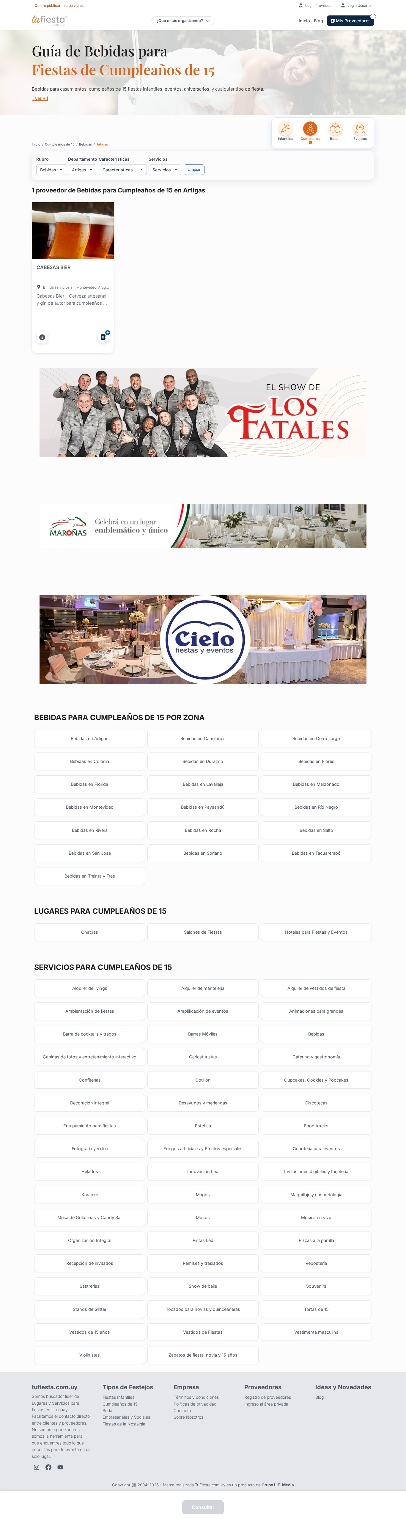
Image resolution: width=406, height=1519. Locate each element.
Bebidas (316, 1033)
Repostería (316, 1263)
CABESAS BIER (53, 267)
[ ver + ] (40, 98)
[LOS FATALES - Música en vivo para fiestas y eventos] (203, 412)
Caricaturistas (203, 1056)
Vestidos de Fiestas (203, 1332)
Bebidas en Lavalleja (203, 784)
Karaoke (89, 1194)
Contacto (182, 1410)
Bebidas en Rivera (90, 830)
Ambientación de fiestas (89, 1011)
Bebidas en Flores (316, 761)
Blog (318, 20)
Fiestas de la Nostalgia (124, 1423)
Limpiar (194, 169)
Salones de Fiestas (203, 932)
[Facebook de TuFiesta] (48, 1467)
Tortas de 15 (316, 1309)
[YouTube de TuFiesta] (60, 1467)
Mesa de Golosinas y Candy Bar (89, 1217)
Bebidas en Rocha (203, 830)
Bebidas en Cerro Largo (316, 738)
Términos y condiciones (196, 1397)
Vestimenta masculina (316, 1332)
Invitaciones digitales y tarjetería (316, 1171)
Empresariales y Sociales (126, 1417)
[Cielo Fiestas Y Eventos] (203, 639)
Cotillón (203, 1079)
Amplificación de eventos (202, 1011)
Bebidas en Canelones (203, 738)
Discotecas (316, 1102)
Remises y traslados (203, 1263)
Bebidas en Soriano (202, 853)
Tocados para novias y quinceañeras (203, 1309)
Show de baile (203, 1286)
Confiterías (90, 1079)
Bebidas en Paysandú (203, 807)
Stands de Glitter (89, 1309)
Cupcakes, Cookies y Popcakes (316, 1079)
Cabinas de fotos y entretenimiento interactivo (89, 1056)
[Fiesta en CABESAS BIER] (73, 232)
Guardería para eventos (316, 1148)
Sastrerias (90, 1286)
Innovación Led (202, 1171)
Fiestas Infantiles (118, 1397)
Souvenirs (316, 1286)
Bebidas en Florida (89, 784)
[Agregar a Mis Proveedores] (103, 337)
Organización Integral (89, 1240)
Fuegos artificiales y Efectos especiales (203, 1148)
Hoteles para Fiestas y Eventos (316, 932)
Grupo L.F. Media (278, 1484)
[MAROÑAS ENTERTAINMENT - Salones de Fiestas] (203, 526)
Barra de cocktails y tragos (90, 1033)
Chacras (89, 932)
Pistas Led (203, 1240)
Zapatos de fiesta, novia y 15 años (203, 1354)
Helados (89, 1171)
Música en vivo (316, 1217)
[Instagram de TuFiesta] (36, 1467)
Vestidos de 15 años (89, 1332)
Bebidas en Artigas (89, 738)
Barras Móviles (203, 1033)
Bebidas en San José (90, 853)
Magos (203, 1194)
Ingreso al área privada (266, 1403)
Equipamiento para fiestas (89, 1125)
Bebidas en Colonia (89, 761)
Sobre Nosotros (188, 1417)
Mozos (203, 1217)
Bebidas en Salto (316, 830)
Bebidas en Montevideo (90, 807)
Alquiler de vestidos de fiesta (316, 988)
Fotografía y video (90, 1148)
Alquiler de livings (89, 988)
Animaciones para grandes (316, 1011)
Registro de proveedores (267, 1397)
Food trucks (316, 1125)
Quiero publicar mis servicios (59, 5)
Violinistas (89, 1354)
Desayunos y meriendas (203, 1102)
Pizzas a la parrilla (316, 1240)
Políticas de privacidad (195, 1403)
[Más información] (42, 337)
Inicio (304, 20)
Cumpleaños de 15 (120, 1403)
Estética (203, 1125)
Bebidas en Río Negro (316, 807)
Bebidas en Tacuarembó (316, 853)
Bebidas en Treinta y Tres (89, 875)
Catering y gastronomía (316, 1056)
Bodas (108, 1410)
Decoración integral (89, 1102)
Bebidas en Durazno (202, 761)
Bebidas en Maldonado (316, 784)
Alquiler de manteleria (202, 988)
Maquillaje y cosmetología (316, 1194)
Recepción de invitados (89, 1263)
